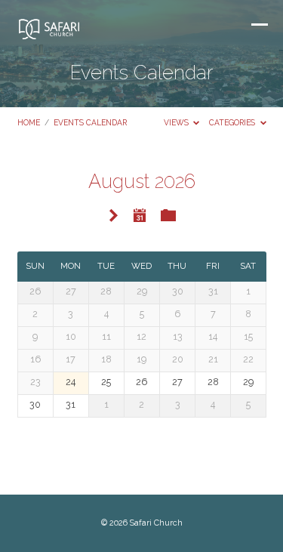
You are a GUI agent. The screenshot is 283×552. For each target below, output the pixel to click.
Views (177, 122)
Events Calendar (90, 122)
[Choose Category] (168, 216)
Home (28, 122)
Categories (233, 122)
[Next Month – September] (113, 216)
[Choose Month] (140, 215)
